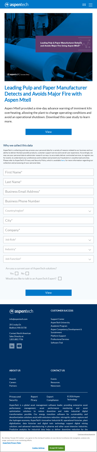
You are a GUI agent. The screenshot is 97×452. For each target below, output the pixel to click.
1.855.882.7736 (16, 339)
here (63, 160)
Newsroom (55, 386)
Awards (12, 379)
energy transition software (52, 414)
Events (54, 379)
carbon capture (77, 417)
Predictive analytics (18, 429)
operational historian (73, 420)
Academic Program (59, 326)
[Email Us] (84, 4)
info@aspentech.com (18, 319)
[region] (48, 441)
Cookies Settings (38, 448)
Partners (13, 386)
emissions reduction (51, 417)
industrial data (38, 429)
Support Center (57, 319)
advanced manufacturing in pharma (38, 426)
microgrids (65, 417)
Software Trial (57, 343)
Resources (55, 382)
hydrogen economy (21, 420)
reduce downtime (47, 411)
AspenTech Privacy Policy (12, 443)
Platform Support (58, 336)
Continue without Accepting (86, 434)
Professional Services (60, 339)
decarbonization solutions (20, 417)
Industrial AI (57, 420)
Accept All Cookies (56, 448)
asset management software (43, 405)
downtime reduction (71, 429)
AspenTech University (60, 322)
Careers (12, 382)
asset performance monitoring (56, 408)
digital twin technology (53, 423)
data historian (29, 423)
